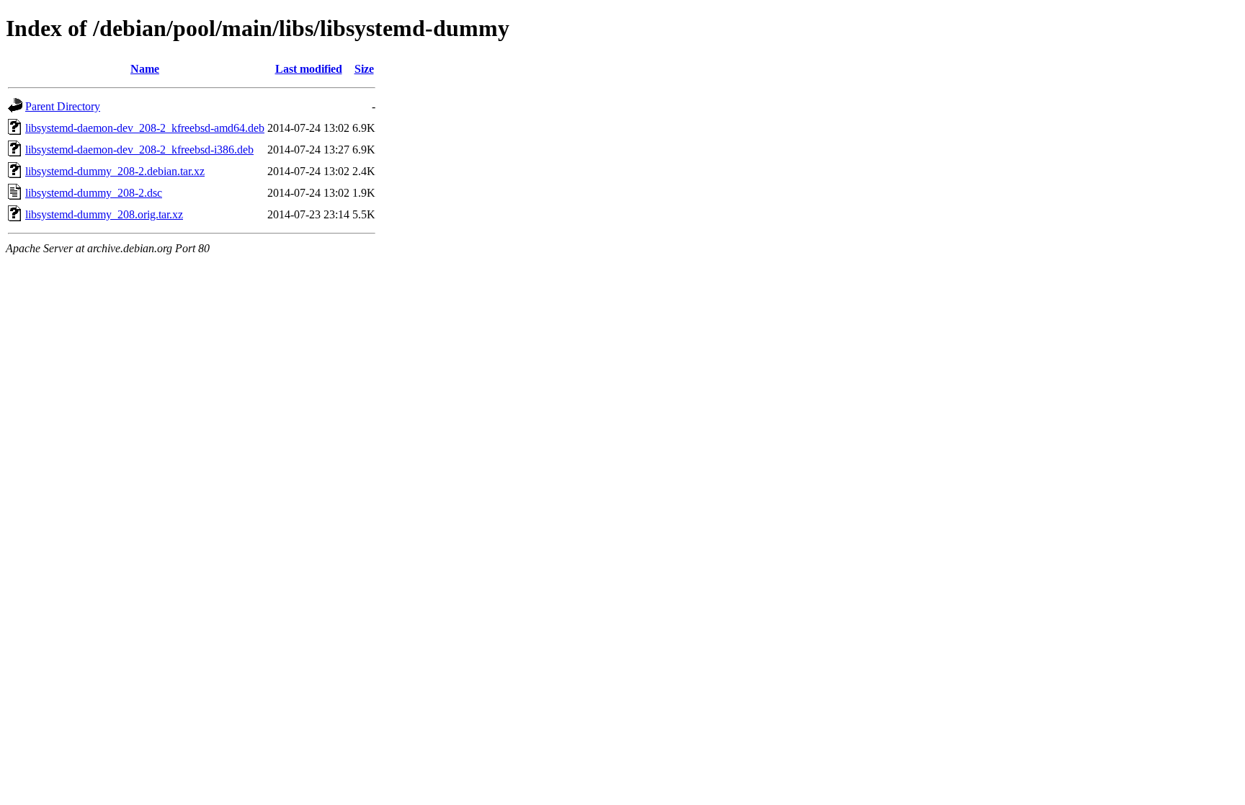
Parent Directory (62, 106)
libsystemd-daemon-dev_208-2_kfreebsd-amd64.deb (144, 128)
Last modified (308, 69)
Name (144, 69)
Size (364, 69)
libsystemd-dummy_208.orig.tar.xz (104, 214)
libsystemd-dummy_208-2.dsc (93, 193)
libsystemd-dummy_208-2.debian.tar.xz (115, 171)
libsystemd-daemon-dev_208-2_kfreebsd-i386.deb (139, 149)
